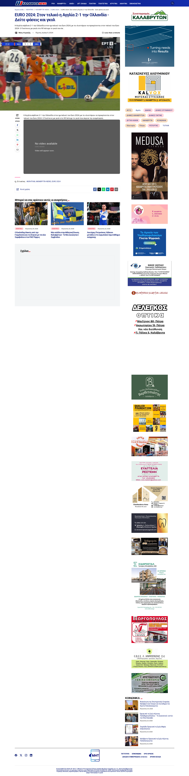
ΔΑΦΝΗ (148, 110)
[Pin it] (17, 145)
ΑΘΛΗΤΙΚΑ (29, 10)
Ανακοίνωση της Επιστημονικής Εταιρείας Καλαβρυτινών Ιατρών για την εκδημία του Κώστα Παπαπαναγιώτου (155, 704)
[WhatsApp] (17, 135)
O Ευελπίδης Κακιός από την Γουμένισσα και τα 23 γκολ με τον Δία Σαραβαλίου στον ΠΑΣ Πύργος (30, 234)
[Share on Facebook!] (17, 125)
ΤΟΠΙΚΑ (166, 126)
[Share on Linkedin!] (17, 140)
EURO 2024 (55, 10)
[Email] (17, 150)
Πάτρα (142, 126)
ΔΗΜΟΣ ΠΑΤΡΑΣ (155, 115)
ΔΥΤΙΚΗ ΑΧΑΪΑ (132, 120)
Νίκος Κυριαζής (25, 33)
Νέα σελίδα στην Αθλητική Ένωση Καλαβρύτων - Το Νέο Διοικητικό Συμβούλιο (65, 234)
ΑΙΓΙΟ (129, 110)
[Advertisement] (149, 354)
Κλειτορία (131, 126)
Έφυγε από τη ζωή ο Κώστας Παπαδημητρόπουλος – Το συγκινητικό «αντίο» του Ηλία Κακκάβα (156, 716)
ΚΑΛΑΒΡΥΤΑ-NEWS (42, 10)
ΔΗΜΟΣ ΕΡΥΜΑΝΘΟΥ (164, 110)
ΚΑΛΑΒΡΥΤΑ (147, 120)
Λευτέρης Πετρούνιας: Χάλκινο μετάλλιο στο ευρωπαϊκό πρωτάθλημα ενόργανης (103, 234)
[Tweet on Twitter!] (17, 130)
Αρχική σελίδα (19, 10)
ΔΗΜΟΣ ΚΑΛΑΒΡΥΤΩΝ (135, 115)
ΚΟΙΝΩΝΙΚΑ (161, 120)
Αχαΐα (138, 110)
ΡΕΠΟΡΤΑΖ (153, 126)
